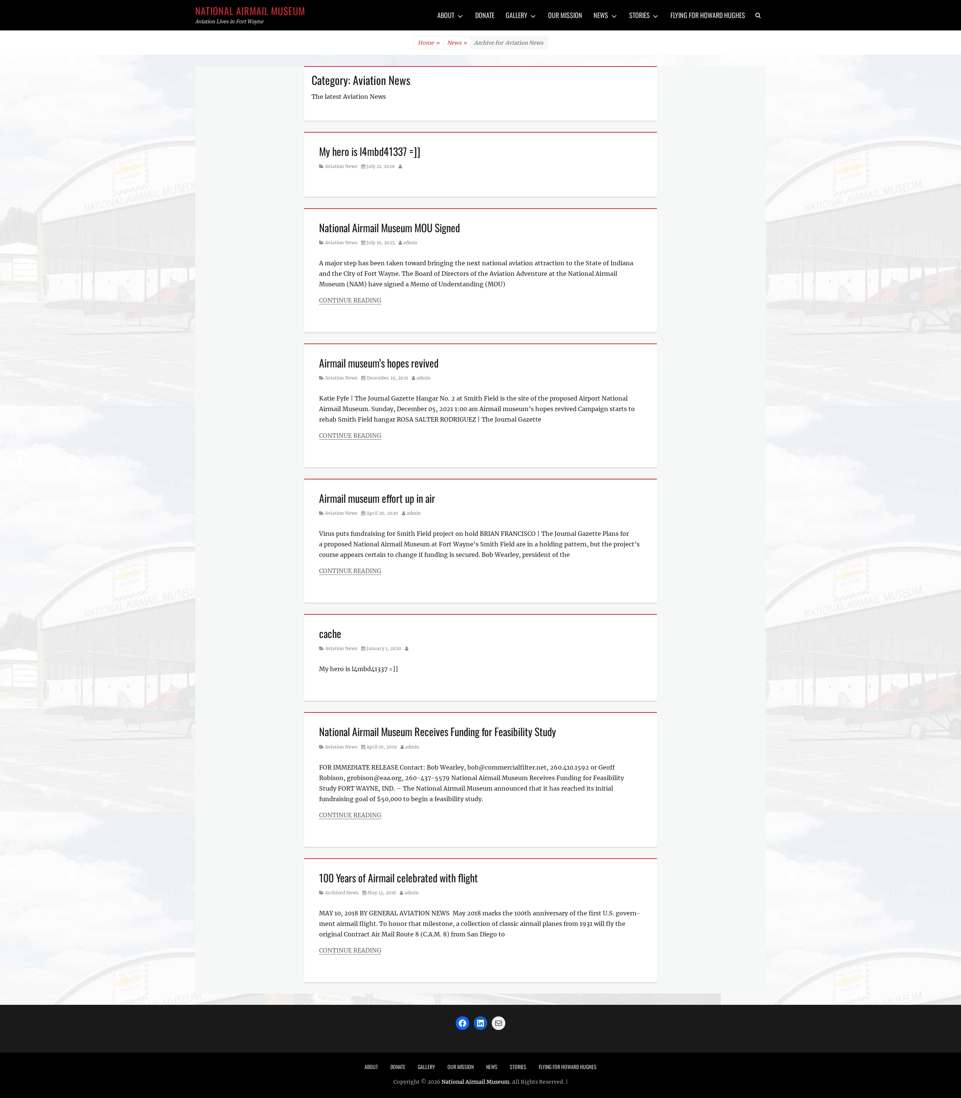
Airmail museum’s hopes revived (378, 363)
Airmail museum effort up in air (377, 498)
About (445, 15)
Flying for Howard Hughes (707, 15)
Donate (484, 15)
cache (330, 633)
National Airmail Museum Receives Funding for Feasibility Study (437, 731)
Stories (639, 15)
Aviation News (341, 166)
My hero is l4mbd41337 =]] (369, 151)
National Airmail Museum (250, 10)
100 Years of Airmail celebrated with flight (398, 877)
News (600, 15)
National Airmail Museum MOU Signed (389, 227)
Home (428, 42)
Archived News (341, 892)
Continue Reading (350, 300)
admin (410, 242)
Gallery (516, 15)
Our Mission (565, 15)
